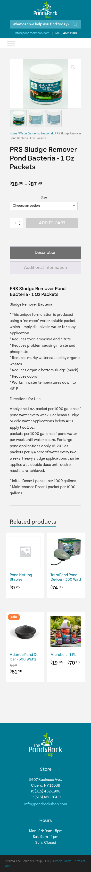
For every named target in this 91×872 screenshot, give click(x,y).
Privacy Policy (61, 861)
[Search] (75, 24)
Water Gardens (29, 133)
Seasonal (47, 133)
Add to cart (52, 223)
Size (44, 197)
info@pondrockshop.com (32, 33)
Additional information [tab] (45, 267)
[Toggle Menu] (11, 43)
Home (13, 133)
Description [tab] (46, 252)
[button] (73, 67)
